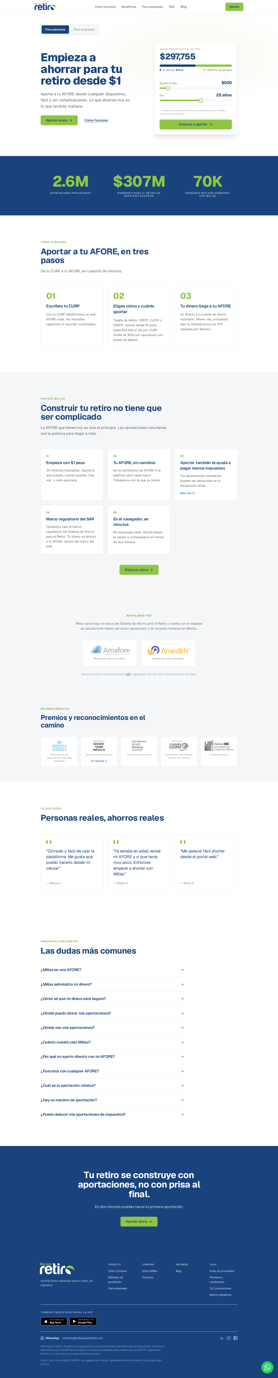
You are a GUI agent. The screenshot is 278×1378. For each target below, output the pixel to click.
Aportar (234, 7)
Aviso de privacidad (222, 1270)
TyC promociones (220, 1288)
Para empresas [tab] (84, 29)
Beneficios (129, 7)
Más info (186, 493)
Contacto (147, 1277)
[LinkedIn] (222, 1338)
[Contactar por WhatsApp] (267, 1367)
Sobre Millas (149, 1270)
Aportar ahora (57, 120)
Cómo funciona (105, 7)
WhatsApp (52, 1338)
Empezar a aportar (193, 124)
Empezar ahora (136, 570)
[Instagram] (229, 1338)
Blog (184, 7)
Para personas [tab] (55, 29)
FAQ (172, 7)
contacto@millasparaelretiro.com (82, 1338)
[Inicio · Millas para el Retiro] (45, 7)
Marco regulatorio (220, 1294)
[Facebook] (235, 1338)
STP (128, 674)
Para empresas (152, 7)
